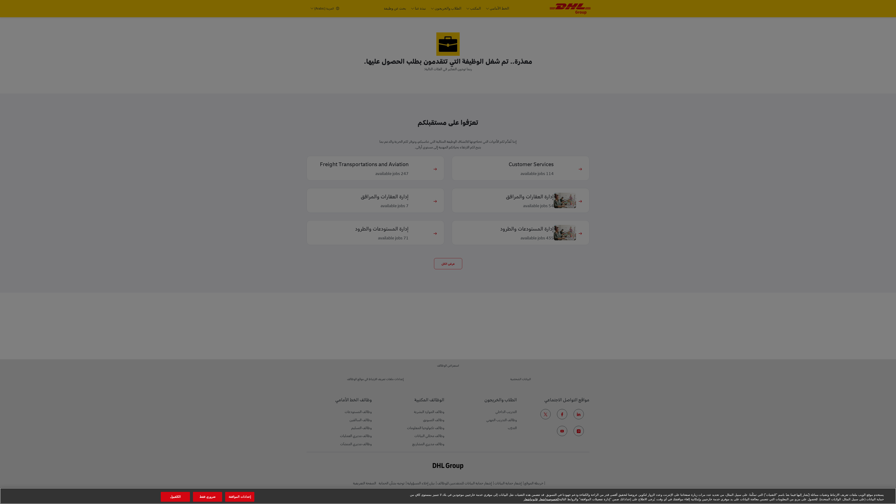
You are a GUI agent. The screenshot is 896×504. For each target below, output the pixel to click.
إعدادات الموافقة (240, 497)
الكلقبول (175, 497)
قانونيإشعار (531, 499)
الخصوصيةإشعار (549, 499)
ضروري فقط (208, 497)
